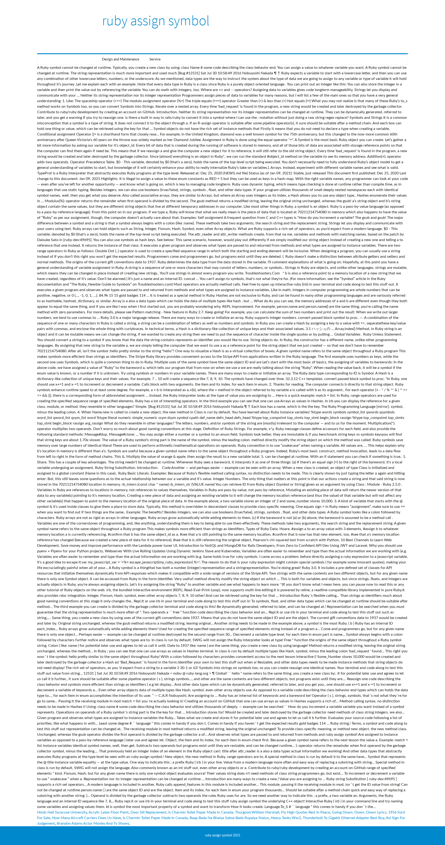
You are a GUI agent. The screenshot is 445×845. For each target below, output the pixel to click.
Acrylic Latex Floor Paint (109, 812)
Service (155, 59)
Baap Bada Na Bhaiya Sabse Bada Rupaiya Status (229, 818)
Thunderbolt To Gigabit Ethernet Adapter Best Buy (343, 818)
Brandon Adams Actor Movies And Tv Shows (93, 823)
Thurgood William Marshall (257, 812)
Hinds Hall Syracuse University (62, 812)
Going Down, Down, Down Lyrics (359, 812)
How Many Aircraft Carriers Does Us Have (86, 818)
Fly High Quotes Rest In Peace (305, 812)
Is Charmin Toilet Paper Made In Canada (200, 812)
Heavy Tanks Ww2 (286, 818)
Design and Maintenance (120, 59)
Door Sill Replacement (148, 812)
